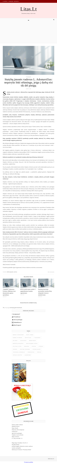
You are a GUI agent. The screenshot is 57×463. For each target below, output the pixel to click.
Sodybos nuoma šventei (17, 435)
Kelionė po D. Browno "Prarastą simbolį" (21, 449)
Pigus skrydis (15, 428)
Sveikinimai (14, 431)
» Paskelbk (10, 1)
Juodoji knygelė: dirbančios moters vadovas (22, 446)
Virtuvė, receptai (17, 355)
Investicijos (28, 337)
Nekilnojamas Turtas (31, 343)
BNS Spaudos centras (12, 272)
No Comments (51, 272)
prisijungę (6, 307)
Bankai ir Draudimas (18, 334)
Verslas (39, 352)
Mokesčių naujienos (18, 343)
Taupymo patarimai (25, 349)
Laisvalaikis (23, 340)
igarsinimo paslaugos (17, 433)
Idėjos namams (15, 436)
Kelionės (15, 340)
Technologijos (37, 349)
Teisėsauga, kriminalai (19, 352)
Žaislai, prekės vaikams (17, 424)
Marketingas (32, 340)
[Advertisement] (28, 32)
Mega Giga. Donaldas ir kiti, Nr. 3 (20, 443)
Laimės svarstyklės (16, 448)
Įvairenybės (28, 355)
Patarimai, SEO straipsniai (18, 429)
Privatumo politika (28, 462)
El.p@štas (5, 1)
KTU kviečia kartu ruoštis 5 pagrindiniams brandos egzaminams (28, 291)
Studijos (28, 77)
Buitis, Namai (29, 334)
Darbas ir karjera (17, 337)
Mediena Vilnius (15, 426)
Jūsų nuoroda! (17, 438)
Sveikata (15, 349)
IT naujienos (37, 337)
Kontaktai (16, 1)
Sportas (34, 346)
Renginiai (26, 346)
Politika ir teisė (17, 346)
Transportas (31, 352)
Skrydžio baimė (15, 444)
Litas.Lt (28, 9)
